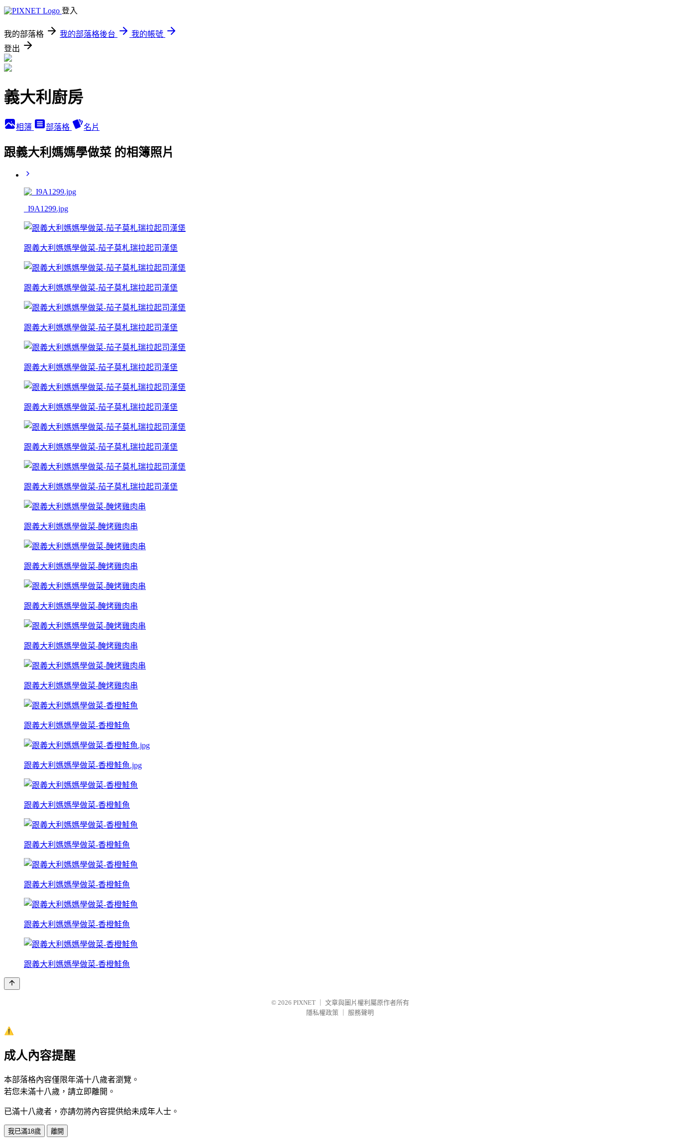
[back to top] (12, 983)
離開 (57, 1131)
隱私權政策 (322, 1012)
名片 (92, 127)
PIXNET (304, 1002)
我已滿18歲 (24, 1131)
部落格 (59, 127)
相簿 (25, 127)
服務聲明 (361, 1012)
